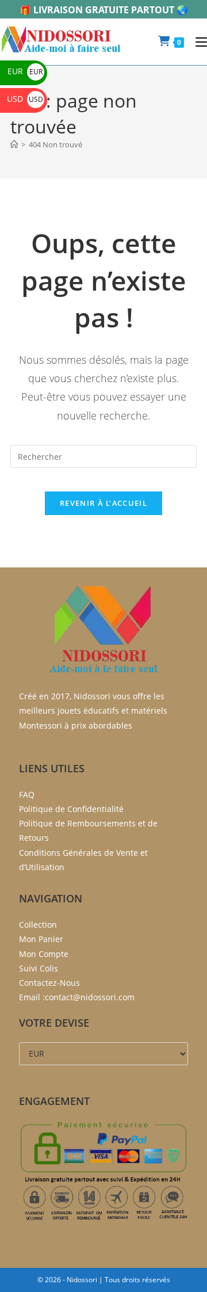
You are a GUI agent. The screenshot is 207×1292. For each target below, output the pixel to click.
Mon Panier (41, 938)
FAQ (26, 794)
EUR (25, 71)
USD (25, 98)
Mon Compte (43, 953)
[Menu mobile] (197, 42)
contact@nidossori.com (90, 997)
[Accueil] (14, 144)
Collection (38, 924)
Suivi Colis (38, 968)
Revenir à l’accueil (103, 503)
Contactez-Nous (49, 982)
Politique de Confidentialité (71, 808)
